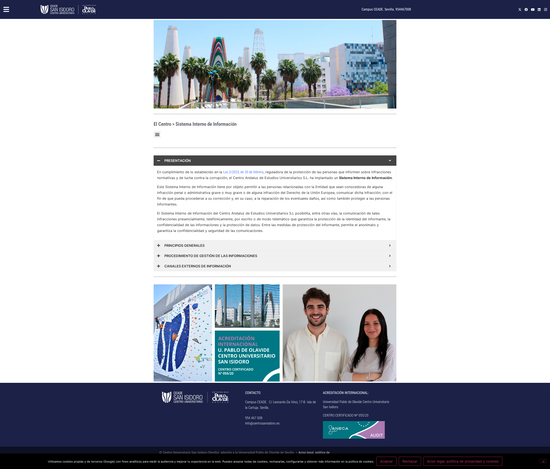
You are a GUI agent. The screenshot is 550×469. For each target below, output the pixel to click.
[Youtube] (532, 9)
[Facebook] (526, 9)
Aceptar (386, 461)
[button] (19, 9)
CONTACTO (253, 393)
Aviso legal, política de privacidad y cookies (463, 461)
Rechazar (409, 461)
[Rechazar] (543, 461)
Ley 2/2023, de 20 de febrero (243, 172)
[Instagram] (545, 9)
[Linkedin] (539, 9)
